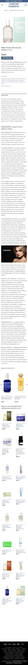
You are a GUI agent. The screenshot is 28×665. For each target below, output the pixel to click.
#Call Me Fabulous (9, 652)
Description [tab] (4, 95)
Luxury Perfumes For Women (12, 82)
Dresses (18, 648)
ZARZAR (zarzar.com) (20, 62)
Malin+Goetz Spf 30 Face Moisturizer (20, 501)
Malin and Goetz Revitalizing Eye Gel (21, 551)
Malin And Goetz (7, 86)
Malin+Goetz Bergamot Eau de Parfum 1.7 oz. (20, 601)
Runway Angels (20, 656)
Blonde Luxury (12, 650)
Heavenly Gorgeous (9, 656)
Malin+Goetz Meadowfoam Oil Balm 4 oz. (20, 576)
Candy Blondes (9, 653)
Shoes (9, 649)
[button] (2, 5)
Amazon (5, 650)
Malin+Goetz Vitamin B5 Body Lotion (6, 527)
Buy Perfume (7, 58)
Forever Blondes (18, 655)
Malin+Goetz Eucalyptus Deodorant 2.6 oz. (20, 527)
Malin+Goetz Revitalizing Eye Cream (20, 426)
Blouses (20, 647)
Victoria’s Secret (19, 658)
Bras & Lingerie (6, 648)
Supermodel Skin (9, 658)
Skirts (19, 649)
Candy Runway (9, 655)
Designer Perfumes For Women (14, 78)
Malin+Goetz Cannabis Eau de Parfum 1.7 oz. (6, 426)
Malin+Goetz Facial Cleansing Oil (20, 478)
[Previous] (1, 388)
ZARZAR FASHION (13, 5)
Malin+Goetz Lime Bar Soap (6, 551)
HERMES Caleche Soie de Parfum (20, 398)
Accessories (8, 647)
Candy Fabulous (18, 653)
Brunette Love (21, 650)
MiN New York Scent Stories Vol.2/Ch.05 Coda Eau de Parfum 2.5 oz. (20, 452)
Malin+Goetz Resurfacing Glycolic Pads (5, 451)
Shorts (14, 649)
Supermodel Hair (8, 657)
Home (6, 10)
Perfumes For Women (17, 10)
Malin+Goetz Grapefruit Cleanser (7, 478)
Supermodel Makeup (19, 657)
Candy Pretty (19, 654)
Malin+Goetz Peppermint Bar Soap (6, 502)
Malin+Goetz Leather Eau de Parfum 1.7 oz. (5, 576)
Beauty (15, 647)
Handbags (23, 648)
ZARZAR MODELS (17, 663)
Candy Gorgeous (9, 654)
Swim (23, 649)
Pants (5, 649)
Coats (12, 648)
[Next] (27, 388)
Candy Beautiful (19, 652)
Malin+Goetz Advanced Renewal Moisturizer (6, 398)
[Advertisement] (14, 625)
